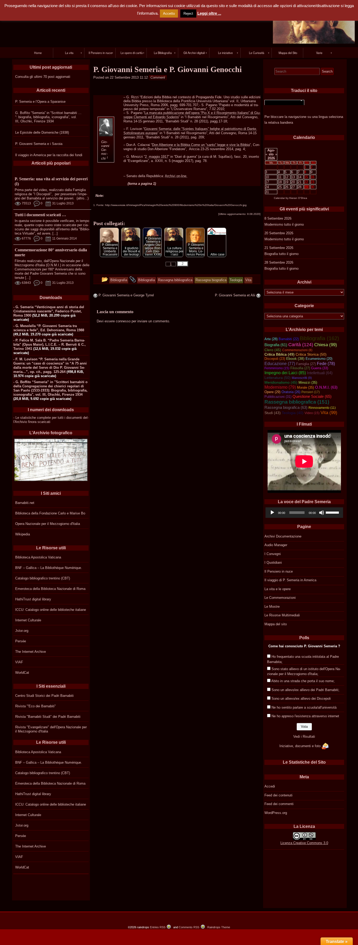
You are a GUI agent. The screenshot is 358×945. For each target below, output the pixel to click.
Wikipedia (22, 534)
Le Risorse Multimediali (282, 615)
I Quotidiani (273, 562)
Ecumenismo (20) (319, 359)
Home (38, 53)
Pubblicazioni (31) (277, 397)
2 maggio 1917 (156, 157)
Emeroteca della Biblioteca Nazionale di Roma (50, 589)
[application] (304, 512)
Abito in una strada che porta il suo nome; (303, 681)
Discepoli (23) (274, 359)
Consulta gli (24, 77)
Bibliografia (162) (319, 338)
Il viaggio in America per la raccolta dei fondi (48, 155)
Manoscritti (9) (302, 378)
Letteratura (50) (277, 378)
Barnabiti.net (24, 503)
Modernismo (273, 224)
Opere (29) (272, 392)
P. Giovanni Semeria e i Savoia (38, 144)
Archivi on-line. (176, 176)
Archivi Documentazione (282, 536)
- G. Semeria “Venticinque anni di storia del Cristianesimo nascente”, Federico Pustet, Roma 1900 (48, 311)
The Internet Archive (30, 652)
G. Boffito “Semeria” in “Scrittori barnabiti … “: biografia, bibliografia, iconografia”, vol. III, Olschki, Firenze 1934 (48, 117)
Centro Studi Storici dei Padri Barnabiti (44, 696)
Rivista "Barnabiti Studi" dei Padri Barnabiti (47, 717)
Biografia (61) (275, 345)
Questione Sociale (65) (312, 396)
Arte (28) (271, 339)
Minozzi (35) (308, 382)
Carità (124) (300, 344)
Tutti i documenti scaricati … (40, 215)
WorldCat (22, 673)
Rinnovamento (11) (322, 408)
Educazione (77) (279, 363)
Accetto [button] (169, 13)
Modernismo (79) (280, 387)
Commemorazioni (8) (297, 350)
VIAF (19, 662)
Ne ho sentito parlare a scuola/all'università (304, 707)
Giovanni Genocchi (105, 150)
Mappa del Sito (288, 53)
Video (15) (312, 413)
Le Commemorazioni (280, 598)
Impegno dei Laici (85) (285, 373)
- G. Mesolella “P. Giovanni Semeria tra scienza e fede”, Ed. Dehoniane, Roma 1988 (48, 328)
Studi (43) (272, 413)
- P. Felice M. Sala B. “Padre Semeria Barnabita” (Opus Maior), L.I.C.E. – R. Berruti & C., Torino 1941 (49, 344)
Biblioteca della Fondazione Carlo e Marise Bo (50, 513)
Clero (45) (272, 350)
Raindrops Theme (218, 927)
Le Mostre (272, 607)
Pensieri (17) (310, 392)
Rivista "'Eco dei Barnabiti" (35, 706)
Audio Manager (275, 545)
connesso (123, 321)
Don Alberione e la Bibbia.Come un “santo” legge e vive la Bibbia (201, 145)
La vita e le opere (277, 589)
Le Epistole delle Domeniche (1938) (42, 132)
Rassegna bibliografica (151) (296, 402)
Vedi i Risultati (304, 736)
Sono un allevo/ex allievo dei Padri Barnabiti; (305, 690)
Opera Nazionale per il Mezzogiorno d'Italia (47, 524)
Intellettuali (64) (320, 373)
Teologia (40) (292, 413)
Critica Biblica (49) (279, 354)
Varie (319, 53)
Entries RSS (157, 927)
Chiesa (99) (325, 344)
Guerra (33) (319, 368)
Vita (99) (329, 412)
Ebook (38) (295, 359)
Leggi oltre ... (209, 13)
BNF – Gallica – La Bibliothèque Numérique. (48, 568)
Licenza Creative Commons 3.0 (304, 843)
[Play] (272, 512)
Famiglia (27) (306, 364)
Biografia (271, 254)
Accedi (269, 786)
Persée (20, 641)
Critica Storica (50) (311, 354)
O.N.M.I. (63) (326, 387)
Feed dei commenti (279, 804)
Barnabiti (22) (289, 339)
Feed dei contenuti (278, 795)
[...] (55, 233)
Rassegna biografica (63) (285, 407)
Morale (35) (305, 387)
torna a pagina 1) (142, 184)
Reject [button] (188, 13)
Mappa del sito (275, 624)
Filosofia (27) (300, 368)
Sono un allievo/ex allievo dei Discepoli (301, 698)
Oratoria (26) (290, 392)
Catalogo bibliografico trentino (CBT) (42, 578)
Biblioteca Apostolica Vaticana (38, 557)
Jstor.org (21, 631)
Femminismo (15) (276, 368)
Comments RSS (189, 927)
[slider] (333, 512)
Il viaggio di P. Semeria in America (290, 580)
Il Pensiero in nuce (278, 571)
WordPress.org (275, 813)
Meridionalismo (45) (280, 382)
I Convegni (272, 554)
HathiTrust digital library (33, 599)
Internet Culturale (28, 620)
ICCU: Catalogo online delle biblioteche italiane (50, 610)
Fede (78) (326, 363)
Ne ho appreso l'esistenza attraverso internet (305, 716)
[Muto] (321, 512)
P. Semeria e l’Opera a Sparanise (40, 102)
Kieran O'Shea (298, 198)
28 (299, 187)
